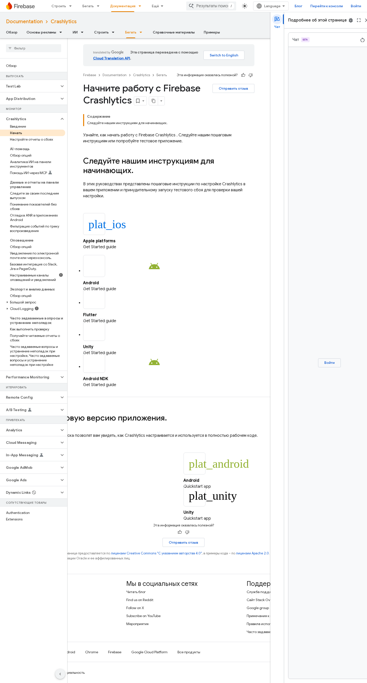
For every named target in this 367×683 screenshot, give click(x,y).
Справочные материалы (174, 32)
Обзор (11, 32)
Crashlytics (64, 21)
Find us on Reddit (139, 600)
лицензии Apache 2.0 (252, 553)
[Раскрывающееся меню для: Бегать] (100, 6)
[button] (29, 86)
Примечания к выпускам (266, 616)
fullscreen (359, 20)
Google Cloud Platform (149, 652)
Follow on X (135, 608)
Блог (298, 6)
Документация (122, 6)
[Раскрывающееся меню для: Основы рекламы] (62, 32)
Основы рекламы (41, 32)
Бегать (88, 6)
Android (68, 652)
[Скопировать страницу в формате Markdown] (153, 101)
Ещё (155, 6)
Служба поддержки (263, 592)
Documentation (24, 21)
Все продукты (189, 652)
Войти (356, 6)
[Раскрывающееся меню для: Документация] (141, 6)
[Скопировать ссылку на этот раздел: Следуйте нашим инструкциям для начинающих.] (139, 171)
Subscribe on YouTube (143, 616)
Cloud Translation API (111, 58)
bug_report (351, 20)
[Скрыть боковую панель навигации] (60, 674)
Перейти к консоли (326, 6)
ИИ (75, 32)
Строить (58, 6)
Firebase (89, 75)
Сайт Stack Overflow (263, 600)
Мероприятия (137, 624)
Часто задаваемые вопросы (269, 632)
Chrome (91, 652)
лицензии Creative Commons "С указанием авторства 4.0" (156, 553)
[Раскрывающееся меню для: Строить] (72, 6)
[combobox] (211, 5)
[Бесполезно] (250, 75)
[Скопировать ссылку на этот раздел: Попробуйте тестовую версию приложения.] (172, 419)
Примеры (212, 32)
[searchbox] (33, 48)
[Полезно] (243, 75)
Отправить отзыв (233, 88)
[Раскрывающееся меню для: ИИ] (84, 32)
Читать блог (136, 592)
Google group (258, 608)
